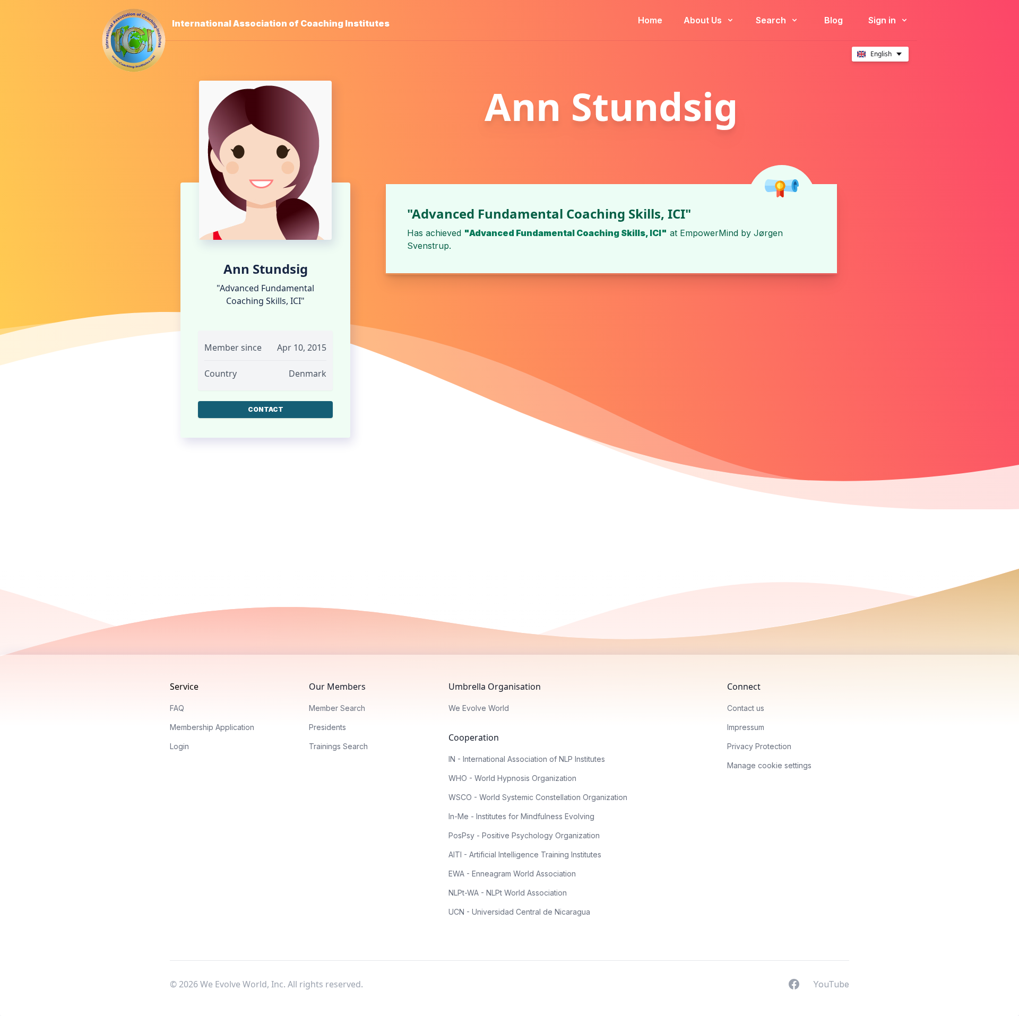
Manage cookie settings (769, 765)
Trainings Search (338, 746)
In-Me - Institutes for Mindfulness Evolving (521, 816)
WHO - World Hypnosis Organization (512, 778)
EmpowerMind (709, 233)
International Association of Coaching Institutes (281, 23)
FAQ (177, 708)
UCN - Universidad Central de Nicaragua (519, 911)
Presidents (327, 727)
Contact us (745, 708)
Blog (833, 20)
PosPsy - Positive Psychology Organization (524, 835)
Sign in (883, 20)
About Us (704, 20)
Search (772, 20)
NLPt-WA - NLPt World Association (507, 892)
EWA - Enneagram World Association (512, 873)
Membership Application (212, 727)
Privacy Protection (759, 746)
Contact (265, 409)
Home (650, 20)
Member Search (337, 708)
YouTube (831, 983)
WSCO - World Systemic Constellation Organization (537, 797)
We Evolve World (478, 708)
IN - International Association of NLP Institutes (526, 758)
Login (179, 746)
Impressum (745, 727)
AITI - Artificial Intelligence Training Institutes (524, 854)
